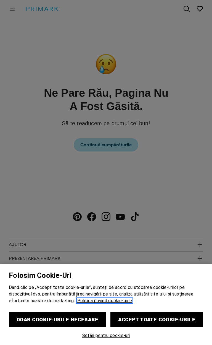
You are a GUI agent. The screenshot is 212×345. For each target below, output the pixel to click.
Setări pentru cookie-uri (106, 335)
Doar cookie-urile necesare (57, 319)
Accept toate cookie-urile (156, 319)
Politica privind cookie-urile (104, 300)
